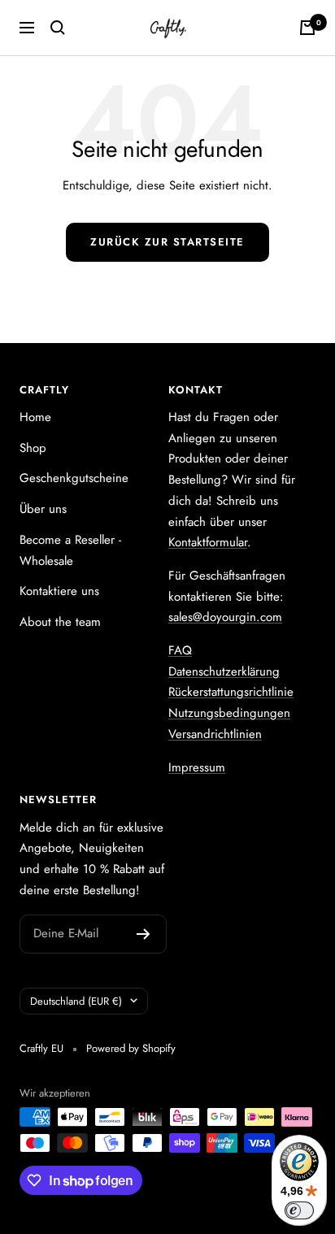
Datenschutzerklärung (224, 671)
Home (35, 417)
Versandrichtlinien (215, 734)
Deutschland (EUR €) (76, 1001)
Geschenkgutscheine (74, 478)
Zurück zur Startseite (167, 242)
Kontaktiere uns (59, 591)
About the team (60, 622)
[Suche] (57, 27)
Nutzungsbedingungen (229, 713)
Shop (33, 448)
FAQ (180, 650)
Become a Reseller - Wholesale (70, 550)
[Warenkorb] (307, 27)
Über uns (43, 509)
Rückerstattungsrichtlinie (231, 692)
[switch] (299, 1210)
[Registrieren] (143, 934)
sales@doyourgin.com (225, 617)
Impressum (196, 767)
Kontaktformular (207, 542)
